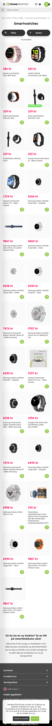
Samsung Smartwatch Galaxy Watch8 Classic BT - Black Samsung (13, 469)
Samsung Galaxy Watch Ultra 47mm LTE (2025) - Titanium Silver (13, 610)
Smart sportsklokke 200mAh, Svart (36, 117)
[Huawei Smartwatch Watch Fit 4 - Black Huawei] (14, 182)
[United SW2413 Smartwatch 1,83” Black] (38, 54)
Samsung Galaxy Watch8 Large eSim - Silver (13, 564)
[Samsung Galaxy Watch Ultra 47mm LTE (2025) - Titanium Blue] (14, 226)
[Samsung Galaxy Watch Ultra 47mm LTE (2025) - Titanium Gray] (38, 544)
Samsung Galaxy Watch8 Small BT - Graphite (13, 379)
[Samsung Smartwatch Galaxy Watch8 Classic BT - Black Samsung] (14, 448)
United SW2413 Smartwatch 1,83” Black (37, 74)
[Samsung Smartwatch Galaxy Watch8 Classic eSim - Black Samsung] (14, 403)
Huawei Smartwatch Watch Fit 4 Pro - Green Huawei (37, 380)
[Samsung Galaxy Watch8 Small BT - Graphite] (14, 358)
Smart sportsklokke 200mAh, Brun (11, 117)
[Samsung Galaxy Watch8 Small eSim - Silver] (38, 226)
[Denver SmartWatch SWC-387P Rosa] (14, 54)
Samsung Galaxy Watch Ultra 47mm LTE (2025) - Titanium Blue (13, 248)
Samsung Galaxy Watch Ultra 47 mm (12, 513)
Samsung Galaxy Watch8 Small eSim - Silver (38, 247)
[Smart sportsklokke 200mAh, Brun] (14, 96)
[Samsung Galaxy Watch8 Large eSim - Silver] (14, 544)
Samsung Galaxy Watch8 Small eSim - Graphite (38, 202)
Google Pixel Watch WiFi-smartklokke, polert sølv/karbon (38, 424)
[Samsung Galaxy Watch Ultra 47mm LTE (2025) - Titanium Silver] (14, 589)
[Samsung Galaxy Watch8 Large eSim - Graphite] (38, 448)
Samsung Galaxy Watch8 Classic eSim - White (13, 291)
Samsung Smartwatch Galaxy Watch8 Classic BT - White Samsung (13, 335)
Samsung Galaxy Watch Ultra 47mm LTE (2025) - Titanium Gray (38, 565)
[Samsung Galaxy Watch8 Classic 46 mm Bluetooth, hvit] (38, 313)
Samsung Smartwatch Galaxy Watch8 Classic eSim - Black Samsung (12, 424)
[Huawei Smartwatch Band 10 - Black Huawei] (38, 139)
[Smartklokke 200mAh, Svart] (14, 139)
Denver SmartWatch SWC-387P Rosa (11, 74)
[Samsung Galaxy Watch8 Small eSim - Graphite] (38, 182)
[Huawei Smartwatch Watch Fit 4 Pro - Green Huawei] (38, 358)
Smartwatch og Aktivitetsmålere (36, 18)
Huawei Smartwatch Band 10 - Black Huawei (38, 159)
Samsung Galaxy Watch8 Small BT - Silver (38, 291)
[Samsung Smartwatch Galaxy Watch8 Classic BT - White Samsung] (14, 313)
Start (3, 18)
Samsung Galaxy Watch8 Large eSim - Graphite (38, 468)
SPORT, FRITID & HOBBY (15, 18)
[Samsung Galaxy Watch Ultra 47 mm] (14, 493)
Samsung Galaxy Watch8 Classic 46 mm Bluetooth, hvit (38, 335)
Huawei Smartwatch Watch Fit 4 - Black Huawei (11, 203)
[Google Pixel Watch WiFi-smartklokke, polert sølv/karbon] (38, 403)
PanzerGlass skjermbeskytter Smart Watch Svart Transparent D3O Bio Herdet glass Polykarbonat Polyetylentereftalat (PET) (38, 517)
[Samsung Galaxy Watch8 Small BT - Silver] (38, 271)
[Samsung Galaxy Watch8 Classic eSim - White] (14, 271)
